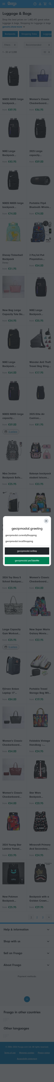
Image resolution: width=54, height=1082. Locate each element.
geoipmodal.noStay (27, 551)
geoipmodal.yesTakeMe (27, 560)
